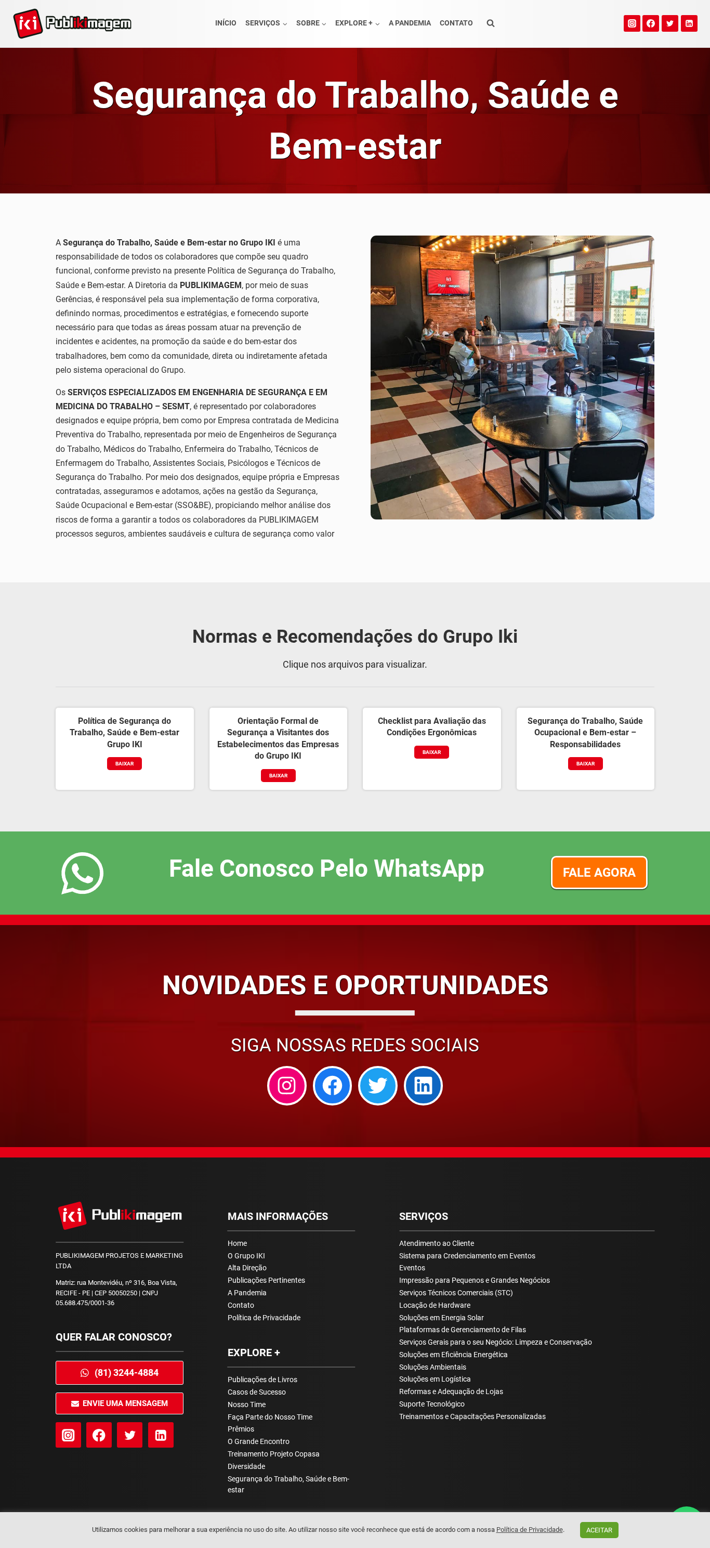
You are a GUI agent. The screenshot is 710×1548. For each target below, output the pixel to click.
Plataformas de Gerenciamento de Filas (462, 1329)
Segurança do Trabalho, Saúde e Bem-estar (288, 1484)
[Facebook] (650, 23)
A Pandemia (410, 23)
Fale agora (599, 872)
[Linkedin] (689, 23)
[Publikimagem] (72, 24)
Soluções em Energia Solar (441, 1317)
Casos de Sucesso (257, 1392)
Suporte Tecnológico (432, 1404)
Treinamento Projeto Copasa (274, 1454)
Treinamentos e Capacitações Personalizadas (472, 1416)
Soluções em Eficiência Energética (453, 1354)
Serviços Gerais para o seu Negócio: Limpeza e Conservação (495, 1342)
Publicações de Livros (262, 1379)
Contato (456, 23)
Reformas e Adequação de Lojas (451, 1391)
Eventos (412, 1268)
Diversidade (246, 1466)
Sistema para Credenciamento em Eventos (467, 1256)
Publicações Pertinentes (266, 1280)
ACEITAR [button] (599, 1530)
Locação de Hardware (434, 1305)
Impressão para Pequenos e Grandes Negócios (474, 1280)
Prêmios (241, 1429)
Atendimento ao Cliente (436, 1243)
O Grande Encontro (259, 1441)
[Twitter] (670, 23)
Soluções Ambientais (432, 1367)
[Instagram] (632, 23)
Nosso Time (247, 1404)
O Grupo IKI (246, 1256)
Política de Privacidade (264, 1317)
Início (225, 23)
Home (237, 1243)
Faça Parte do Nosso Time (270, 1417)
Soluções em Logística (435, 1379)
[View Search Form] (490, 23)
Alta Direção (247, 1268)
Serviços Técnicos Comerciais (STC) (456, 1293)
